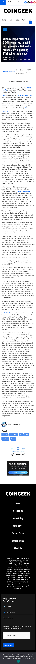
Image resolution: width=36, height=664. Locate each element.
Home (4, 20)
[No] (34, 658)
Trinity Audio (18, 81)
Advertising (18, 518)
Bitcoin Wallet (14, 435)
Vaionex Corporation (25, 95)
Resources (17, 20)
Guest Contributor (9, 57)
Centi (3, 95)
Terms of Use (18, 525)
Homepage (5, 71)
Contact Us (18, 510)
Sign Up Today (8, 645)
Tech (5, 29)
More (23, 20)
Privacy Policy (18, 533)
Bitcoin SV (5, 111)
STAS (27, 435)
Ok (18, 661)
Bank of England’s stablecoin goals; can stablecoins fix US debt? (14, 2)
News (10, 20)
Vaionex (13, 439)
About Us (18, 548)
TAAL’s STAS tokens (8, 313)
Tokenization (5, 439)
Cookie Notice (18, 540)
